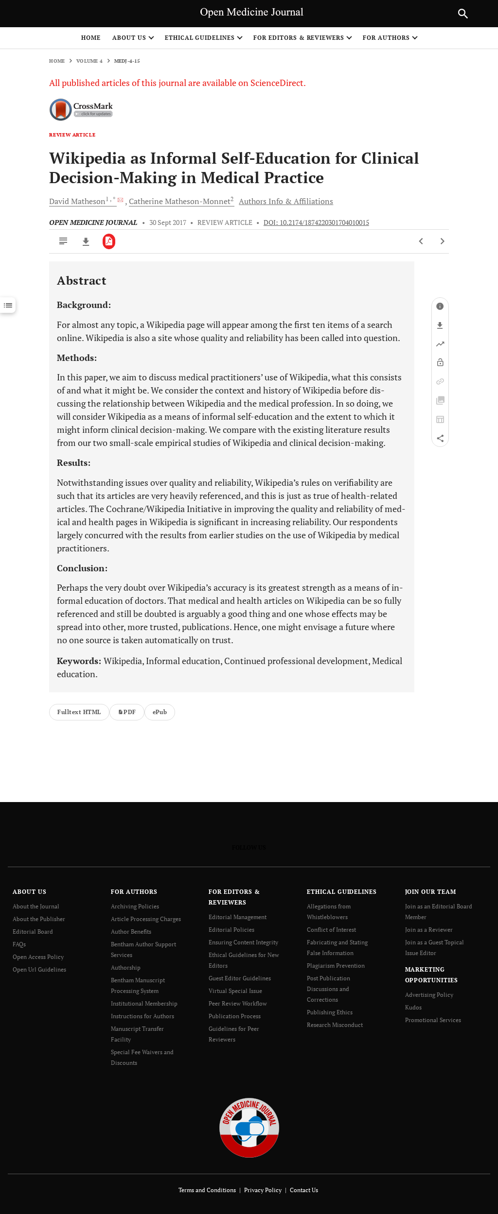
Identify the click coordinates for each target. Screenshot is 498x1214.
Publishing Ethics (330, 1012)
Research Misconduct (335, 1024)
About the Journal (36, 906)
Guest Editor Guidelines (240, 978)
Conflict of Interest (331, 929)
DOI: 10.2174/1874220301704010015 (316, 222)
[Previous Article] (421, 241)
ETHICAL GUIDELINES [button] (200, 37)
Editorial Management (238, 917)
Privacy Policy (263, 1190)
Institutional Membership (144, 1003)
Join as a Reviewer (429, 929)
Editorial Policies (231, 929)
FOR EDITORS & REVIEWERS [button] (298, 37)
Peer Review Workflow (238, 1003)
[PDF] (109, 241)
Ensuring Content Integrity (243, 942)
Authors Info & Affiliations (286, 201)
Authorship (126, 967)
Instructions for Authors (142, 1016)
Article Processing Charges (146, 919)
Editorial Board (33, 931)
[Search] (463, 13)
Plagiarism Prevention (336, 965)
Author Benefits (131, 931)
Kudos (413, 1007)
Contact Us (304, 1190)
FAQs (19, 944)
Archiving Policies (135, 906)
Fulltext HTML (79, 712)
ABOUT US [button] (129, 37)
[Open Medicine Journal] (249, 1127)
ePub (160, 712)
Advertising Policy (429, 994)
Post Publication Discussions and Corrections (328, 989)
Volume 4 (89, 61)
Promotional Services (433, 1020)
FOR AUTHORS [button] (386, 37)
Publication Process (235, 1016)
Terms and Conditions (207, 1190)
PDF (130, 712)
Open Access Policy (38, 956)
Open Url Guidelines (39, 969)
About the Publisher (39, 919)
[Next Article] (442, 241)
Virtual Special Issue (235, 990)
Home (91, 37)
